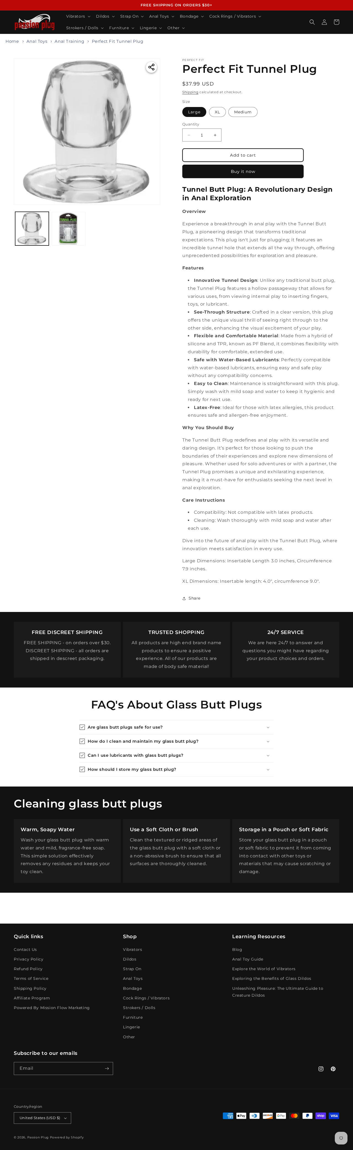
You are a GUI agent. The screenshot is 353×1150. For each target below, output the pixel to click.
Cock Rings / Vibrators (146, 998)
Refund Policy (28, 968)
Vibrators (132, 949)
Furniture (133, 1017)
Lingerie (131, 1027)
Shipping (190, 92)
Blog (237, 949)
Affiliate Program (32, 998)
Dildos (130, 959)
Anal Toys (36, 41)
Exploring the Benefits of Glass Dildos (271, 978)
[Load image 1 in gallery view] (32, 228)
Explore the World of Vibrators (264, 968)
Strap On (132, 968)
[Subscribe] (107, 1068)
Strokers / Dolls (139, 1007)
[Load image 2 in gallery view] (68, 228)
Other (129, 1036)
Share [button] (194, 598)
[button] (78, 16)
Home (12, 41)
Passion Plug (38, 1137)
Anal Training (69, 41)
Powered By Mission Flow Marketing (52, 1007)
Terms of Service (31, 978)
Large (194, 111)
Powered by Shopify (67, 1137)
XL (217, 111)
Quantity (190, 124)
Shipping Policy (30, 988)
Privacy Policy (28, 959)
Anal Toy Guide (247, 959)
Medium (243, 111)
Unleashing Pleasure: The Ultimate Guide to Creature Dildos (277, 992)
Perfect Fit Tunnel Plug (117, 41)
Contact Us (25, 949)
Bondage (132, 988)
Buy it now (243, 171)
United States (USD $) (40, 1118)
